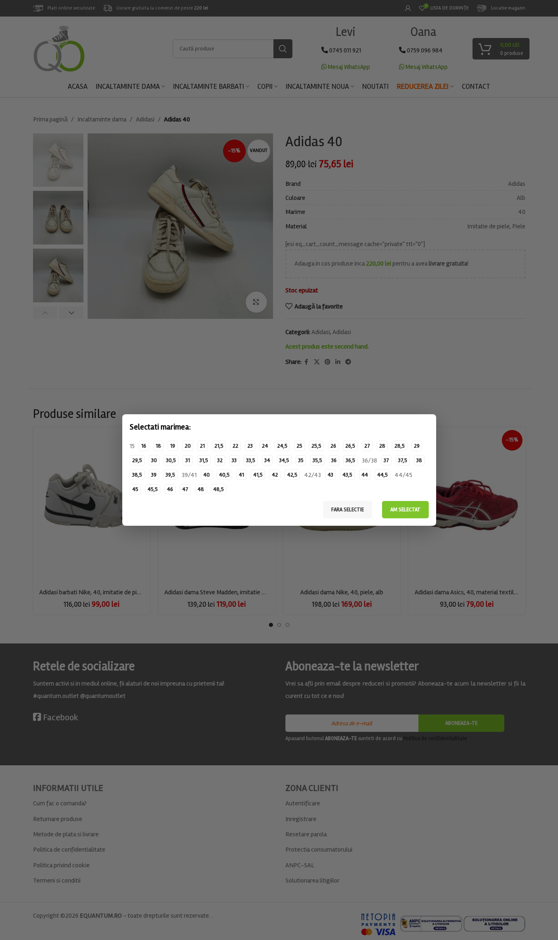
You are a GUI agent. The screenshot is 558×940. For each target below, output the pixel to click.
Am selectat (405, 509)
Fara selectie (347, 509)
